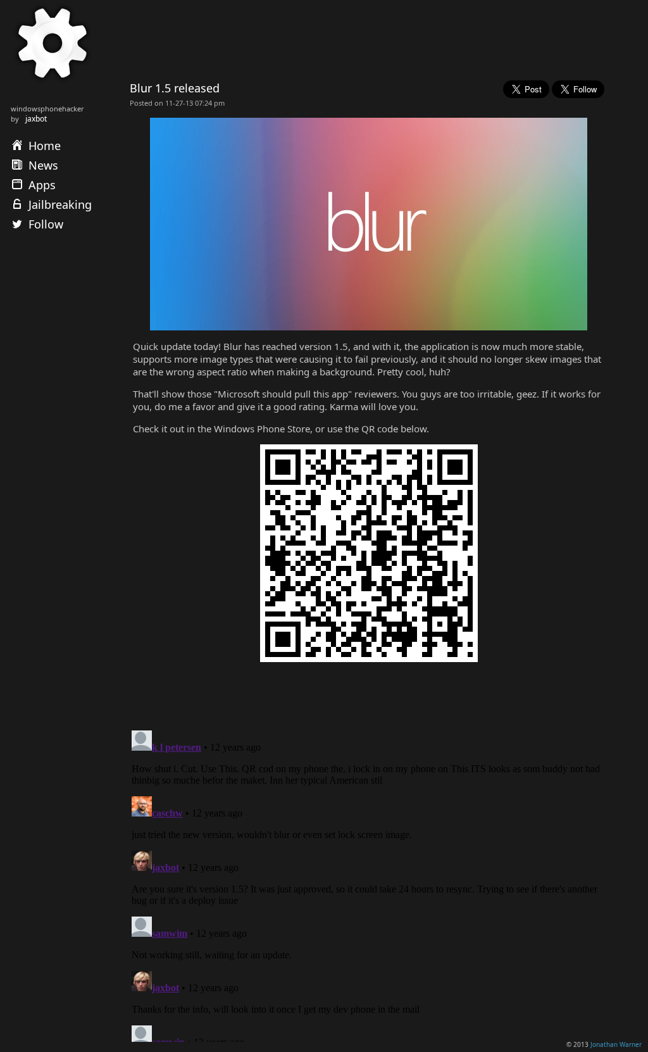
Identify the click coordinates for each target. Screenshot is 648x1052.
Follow (45, 224)
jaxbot (36, 118)
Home (44, 145)
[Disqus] (367, 883)
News (43, 165)
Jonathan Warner (616, 1044)
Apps (42, 184)
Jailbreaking (60, 204)
